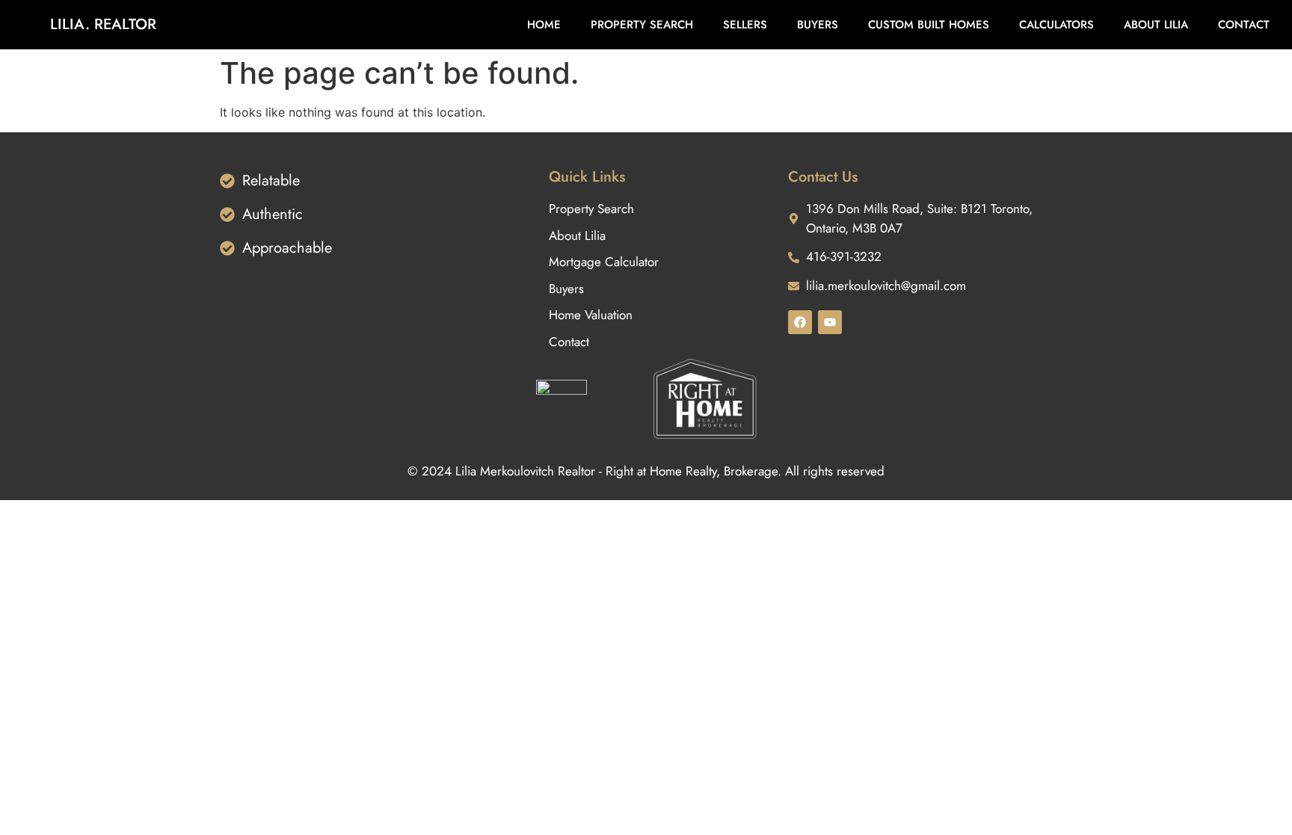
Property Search (642, 24)
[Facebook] (800, 322)
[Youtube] (830, 322)
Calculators (1056, 24)
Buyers (817, 24)
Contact (1244, 24)
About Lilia (1156, 24)
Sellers (745, 24)
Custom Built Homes (928, 24)
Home (544, 24)
